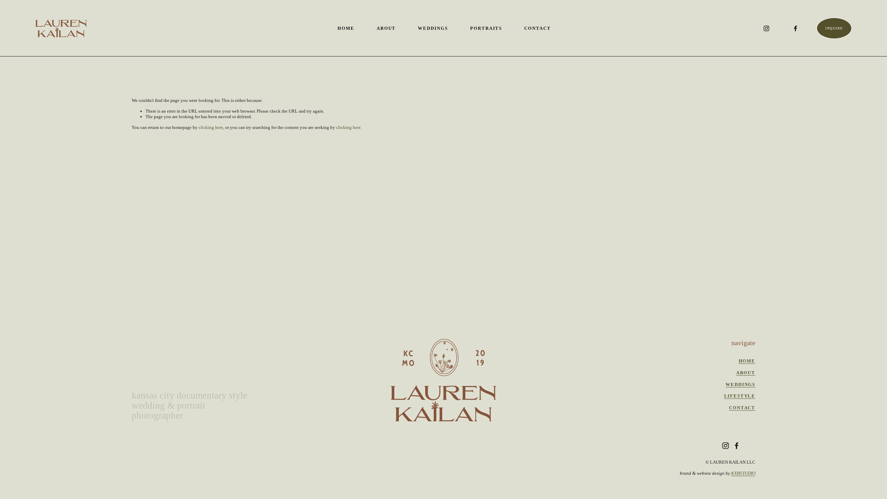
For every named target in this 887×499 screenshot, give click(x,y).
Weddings (433, 28)
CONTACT (742, 407)
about (745, 372)
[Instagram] (766, 28)
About (386, 28)
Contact (537, 28)
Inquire (834, 28)
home (747, 361)
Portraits (486, 28)
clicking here (211, 127)
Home (345, 28)
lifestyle (739, 396)
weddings (740, 384)
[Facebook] (795, 28)
